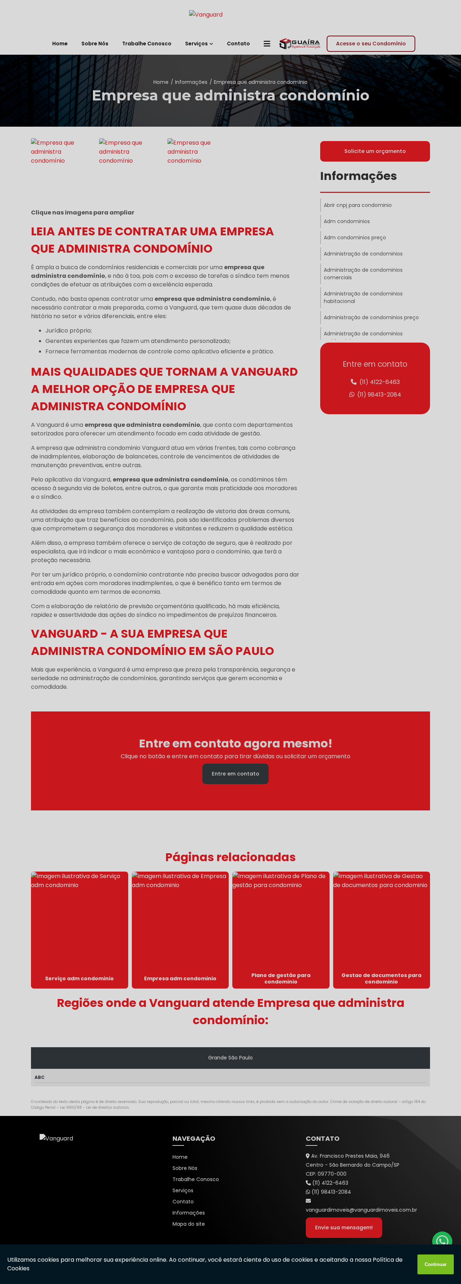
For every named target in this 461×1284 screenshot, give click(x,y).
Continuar (436, 1264)
